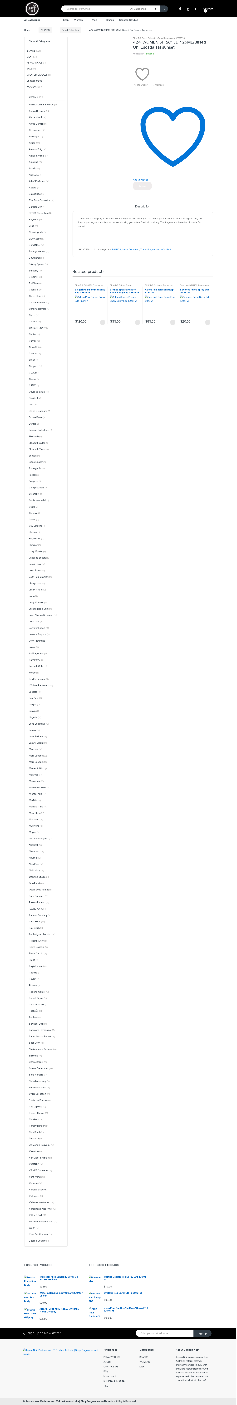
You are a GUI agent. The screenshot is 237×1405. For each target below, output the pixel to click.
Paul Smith (36, 928)
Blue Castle (36, 238)
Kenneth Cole (38, 666)
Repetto (34, 972)
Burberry (35, 270)
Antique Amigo (38, 155)
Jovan (34, 647)
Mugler (34, 832)
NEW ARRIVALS (36, 62)
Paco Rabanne (38, 896)
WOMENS (180, 38)
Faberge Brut (37, 468)
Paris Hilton (37, 921)
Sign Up (202, 1333)
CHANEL (35, 347)
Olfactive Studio (39, 876)
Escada (34, 455)
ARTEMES (36, 174)
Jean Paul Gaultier (40, 576)
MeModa (35, 774)
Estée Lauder (37, 462)
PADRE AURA (37, 908)
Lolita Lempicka (39, 723)
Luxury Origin (38, 742)
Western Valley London (43, 1221)
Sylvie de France (40, 1100)
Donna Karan (37, 417)
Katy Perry (36, 659)
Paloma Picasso (39, 902)
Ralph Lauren (38, 966)
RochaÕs (35, 1010)
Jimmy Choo (37, 589)
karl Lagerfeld (38, 653)
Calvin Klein (37, 296)
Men (94, 19)
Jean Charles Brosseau (43, 615)
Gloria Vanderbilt (39, 500)
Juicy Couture (38, 602)
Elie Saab (35, 436)
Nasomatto (36, 851)
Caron (34, 315)
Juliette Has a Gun (40, 608)
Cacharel (158, 285)
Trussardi (36, 1138)
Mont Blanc (36, 813)
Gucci (33, 506)
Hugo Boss (36, 538)
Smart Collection (70, 30)
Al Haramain (37, 130)
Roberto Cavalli (39, 991)
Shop (66, 19)
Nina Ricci (36, 864)
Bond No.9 (36, 245)
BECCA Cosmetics (40, 213)
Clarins (34, 379)
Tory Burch (36, 1132)
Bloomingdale (38, 232)
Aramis (34, 168)
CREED (34, 385)
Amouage (36, 136)
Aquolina (35, 162)
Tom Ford (36, 1119)
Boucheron (36, 257)
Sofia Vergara (38, 1074)
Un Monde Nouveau (41, 1145)
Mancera (35, 749)
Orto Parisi (36, 883)
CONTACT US (111, 1366)
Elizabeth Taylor (39, 449)
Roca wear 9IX (38, 1004)
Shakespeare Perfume (43, 1049)
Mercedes (36, 781)
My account (110, 1376)
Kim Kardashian (39, 679)
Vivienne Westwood (41, 1202)
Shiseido (35, 1055)
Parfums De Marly (40, 915)
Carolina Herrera (39, 308)
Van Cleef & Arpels (41, 1157)
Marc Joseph (38, 762)
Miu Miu (35, 800)
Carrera (35, 321)
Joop (33, 596)
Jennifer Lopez (39, 628)
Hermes (34, 532)
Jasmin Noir (37, 564)
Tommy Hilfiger (39, 1125)
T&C (106, 1385)
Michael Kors (37, 793)
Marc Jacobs (38, 755)
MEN (32, 56)
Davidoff (35, 398)
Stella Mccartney (39, 1081)
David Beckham (39, 391)
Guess (34, 519)
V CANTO (36, 1164)
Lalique (34, 704)
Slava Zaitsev (38, 1062)
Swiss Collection (39, 1093)
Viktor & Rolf (37, 1215)
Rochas (34, 1017)
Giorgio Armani (38, 487)
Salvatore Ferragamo (42, 1030)
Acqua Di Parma (39, 111)
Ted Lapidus (37, 1106)
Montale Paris (38, 806)
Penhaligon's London (42, 934)
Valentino (35, 1151)
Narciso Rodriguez (40, 838)
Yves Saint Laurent (41, 1234)
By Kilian (35, 283)
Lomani (34, 730)
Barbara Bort (37, 206)
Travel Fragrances (166, 38)
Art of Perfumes (39, 181)
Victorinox (36, 1196)
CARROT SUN (38, 328)
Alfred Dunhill (38, 123)
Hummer (35, 545)
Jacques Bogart (39, 557)
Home (27, 30)
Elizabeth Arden (38, 443)
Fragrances (98, 285)
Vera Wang (37, 1176)
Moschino (36, 819)
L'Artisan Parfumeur (41, 685)
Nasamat (35, 845)
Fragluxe (35, 481)
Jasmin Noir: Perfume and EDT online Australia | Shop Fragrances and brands (69, 1401)
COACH (34, 372)
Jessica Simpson (39, 634)
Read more (102, 322)
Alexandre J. (37, 117)
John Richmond (38, 640)
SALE (31, 68)
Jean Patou (37, 570)
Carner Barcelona (40, 302)
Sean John (36, 1042)
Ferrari (34, 474)
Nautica (35, 857)
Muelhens (36, 825)
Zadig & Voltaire (39, 1240)
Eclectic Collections (40, 430)
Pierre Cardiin (38, 953)
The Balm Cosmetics (41, 200)
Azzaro (34, 187)
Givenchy (35, 493)
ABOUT (107, 1362)
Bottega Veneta (39, 251)
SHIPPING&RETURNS (114, 1381)
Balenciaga (36, 193)
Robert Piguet (38, 998)
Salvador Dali (38, 1023)
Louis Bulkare (38, 736)
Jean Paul (36, 621)
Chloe (34, 360)
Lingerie (35, 717)
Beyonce (184, 285)
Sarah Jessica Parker (42, 1036)
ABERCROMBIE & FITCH (43, 104)
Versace (35, 1183)
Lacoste (35, 691)
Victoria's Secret (39, 1189)
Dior (33, 404)
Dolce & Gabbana (39, 411)
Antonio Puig (37, 149)
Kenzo (34, 672)
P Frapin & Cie (38, 940)
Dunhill (34, 423)
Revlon (34, 979)
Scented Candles (128, 19)
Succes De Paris (39, 1087)
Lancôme (35, 698)
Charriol (35, 353)
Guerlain (34, 513)
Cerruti (34, 340)
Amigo (34, 143)
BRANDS (45, 30)
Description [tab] (142, 206)
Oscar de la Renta (40, 889)
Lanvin (34, 711)
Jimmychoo (37, 583)
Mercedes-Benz (39, 787)
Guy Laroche (37, 525)
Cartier (34, 334)
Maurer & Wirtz (38, 768)
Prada (34, 959)
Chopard (35, 366)
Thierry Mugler (39, 1113)
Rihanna (34, 985)
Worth (34, 1228)
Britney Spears (125, 285)
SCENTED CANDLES (39, 74)
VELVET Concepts (40, 1170)
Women (78, 19)
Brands (110, 19)
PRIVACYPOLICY (112, 1357)
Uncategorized (36, 80)
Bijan (33, 225)
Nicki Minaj (36, 870)
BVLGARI (88, 285)
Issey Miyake (37, 551)
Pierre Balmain (38, 947)
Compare (159, 85)
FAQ (106, 1371)
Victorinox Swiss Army (42, 1208)
